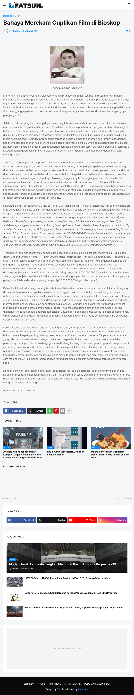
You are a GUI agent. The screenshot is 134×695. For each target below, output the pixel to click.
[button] (4, 5)
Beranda (7, 16)
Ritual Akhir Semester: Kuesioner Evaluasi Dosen (65, 453)
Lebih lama (123, 498)
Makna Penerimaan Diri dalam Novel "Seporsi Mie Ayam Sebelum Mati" (110, 454)
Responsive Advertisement (67, 648)
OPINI (18, 16)
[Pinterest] (56, 411)
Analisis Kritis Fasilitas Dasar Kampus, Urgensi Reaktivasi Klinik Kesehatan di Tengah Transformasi (22, 454)
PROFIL (41, 683)
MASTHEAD (55, 683)
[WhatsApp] (50, 411)
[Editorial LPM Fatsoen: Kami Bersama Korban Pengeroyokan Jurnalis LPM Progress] (15, 596)
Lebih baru (11, 498)
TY (58, 689)
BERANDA (29, 683)
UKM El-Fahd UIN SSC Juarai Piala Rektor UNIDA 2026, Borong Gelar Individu (67, 578)
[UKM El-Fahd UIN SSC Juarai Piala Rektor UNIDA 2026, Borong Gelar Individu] (15, 582)
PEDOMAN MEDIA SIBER (97, 683)
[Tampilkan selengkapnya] (69, 411)
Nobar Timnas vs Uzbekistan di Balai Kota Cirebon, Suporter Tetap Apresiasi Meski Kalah (74, 607)
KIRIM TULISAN (72, 683)
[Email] (62, 411)
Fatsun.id (83, 689)
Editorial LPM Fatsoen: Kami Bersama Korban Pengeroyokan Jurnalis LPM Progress (71, 592)
